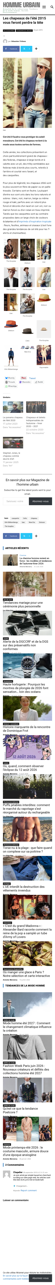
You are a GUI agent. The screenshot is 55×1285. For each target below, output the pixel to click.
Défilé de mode (9, 1020)
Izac (23, 522)
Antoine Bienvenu (26, 567)
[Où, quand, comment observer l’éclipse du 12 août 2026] (27, 747)
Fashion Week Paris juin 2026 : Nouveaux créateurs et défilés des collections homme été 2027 (26, 1069)
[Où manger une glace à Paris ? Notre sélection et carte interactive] (27, 953)
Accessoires (9, 30)
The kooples (9, 526)
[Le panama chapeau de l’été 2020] (13, 407)
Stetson (42, 522)
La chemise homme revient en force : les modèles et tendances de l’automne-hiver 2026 (36, 561)
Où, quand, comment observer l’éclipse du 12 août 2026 (23, 768)
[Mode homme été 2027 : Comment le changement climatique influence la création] (27, 1004)
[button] (11, 250)
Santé (6, 638)
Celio (25, 518)
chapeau (34, 518)
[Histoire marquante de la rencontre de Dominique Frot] (27, 708)
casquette (15, 518)
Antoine (6, 653)
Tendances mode (24, 30)
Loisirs (6, 763)
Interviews (7, 923)
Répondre (16, 1191)
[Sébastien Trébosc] (5, 41)
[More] (36, 49)
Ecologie (7, 884)
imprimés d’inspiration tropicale (35, 221)
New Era (32, 522)
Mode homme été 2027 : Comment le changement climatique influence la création (27, 1026)
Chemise (23, 555)
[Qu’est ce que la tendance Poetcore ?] (27, 1090)
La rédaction (8, 610)
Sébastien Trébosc (18, 41)
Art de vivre (8, 600)
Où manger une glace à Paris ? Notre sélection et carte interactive (26, 974)
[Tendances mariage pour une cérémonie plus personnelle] (27, 584)
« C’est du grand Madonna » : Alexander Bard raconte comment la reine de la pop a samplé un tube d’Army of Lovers (27, 931)
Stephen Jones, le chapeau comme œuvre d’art (11, 456)
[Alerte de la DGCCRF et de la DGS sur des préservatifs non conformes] (27, 623)
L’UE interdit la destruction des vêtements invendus (24, 888)
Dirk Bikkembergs (11, 522)
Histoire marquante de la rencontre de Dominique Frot (26, 728)
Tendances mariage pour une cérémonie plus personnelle (23, 604)
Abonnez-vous (40, 501)
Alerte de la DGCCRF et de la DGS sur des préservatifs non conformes (25, 645)
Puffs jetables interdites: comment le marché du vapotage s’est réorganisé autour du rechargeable (26, 808)
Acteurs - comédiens (11, 724)
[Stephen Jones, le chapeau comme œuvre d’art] (13, 443)
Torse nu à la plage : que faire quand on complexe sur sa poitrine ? (27, 849)
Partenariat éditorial (11, 802)
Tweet (32, 378)
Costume (7, 1144)
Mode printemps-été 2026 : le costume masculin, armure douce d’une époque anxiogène (25, 1151)
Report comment (29, 1190)
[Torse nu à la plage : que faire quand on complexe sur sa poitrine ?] (27, 829)
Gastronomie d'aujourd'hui (13, 969)
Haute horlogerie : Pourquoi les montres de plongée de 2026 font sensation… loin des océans (25, 688)
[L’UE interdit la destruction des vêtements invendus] (27, 868)
